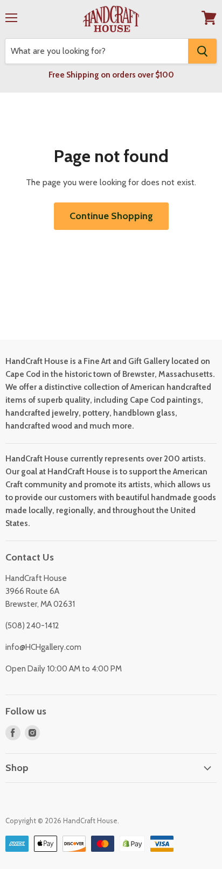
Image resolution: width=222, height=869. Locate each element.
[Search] (202, 51)
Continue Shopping (111, 216)
